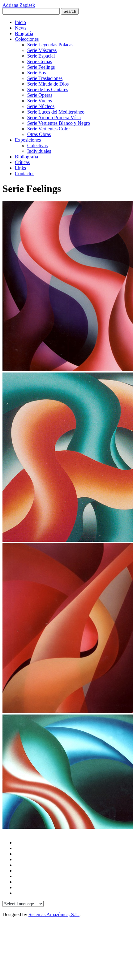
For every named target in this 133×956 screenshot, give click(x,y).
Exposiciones (28, 140)
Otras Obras (39, 134)
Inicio (20, 22)
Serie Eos (36, 72)
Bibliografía (26, 156)
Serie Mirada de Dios (48, 84)
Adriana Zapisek (18, 5)
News (20, 27)
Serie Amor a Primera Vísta (54, 117)
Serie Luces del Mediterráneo (55, 112)
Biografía (24, 33)
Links (20, 168)
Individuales (39, 151)
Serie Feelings (41, 67)
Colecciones (27, 39)
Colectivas (37, 145)
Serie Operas (39, 95)
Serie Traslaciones (44, 78)
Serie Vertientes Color (48, 128)
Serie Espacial (41, 56)
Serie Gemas (39, 61)
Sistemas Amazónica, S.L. (53, 914)
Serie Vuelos (39, 100)
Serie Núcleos (40, 106)
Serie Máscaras (42, 50)
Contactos (24, 173)
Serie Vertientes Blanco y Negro (58, 123)
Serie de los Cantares (47, 89)
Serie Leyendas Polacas (50, 44)
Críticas (22, 162)
